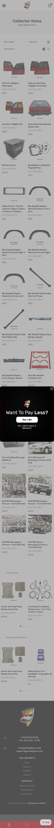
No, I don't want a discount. (27, 426)
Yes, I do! (27, 419)
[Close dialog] (51, 388)
